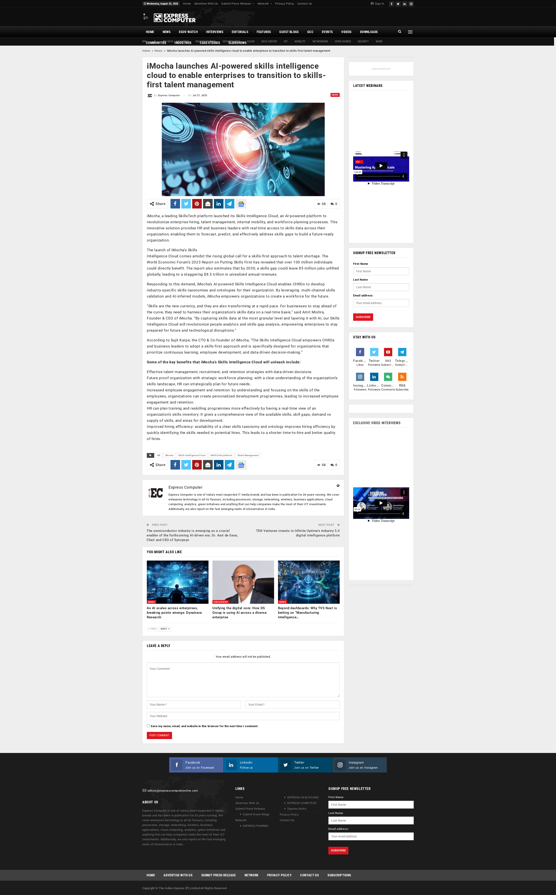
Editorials (240, 32)
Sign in (379, 3)
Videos (346, 32)
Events (327, 32)
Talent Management (248, 455)
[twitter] (398, 3)
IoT (286, 41)
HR (158, 455)
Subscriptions (339, 875)
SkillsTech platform (221, 455)
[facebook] (391, 3)
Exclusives (221, 602)
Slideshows (237, 43)
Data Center (269, 41)
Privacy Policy (284, 3)
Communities (156, 43)
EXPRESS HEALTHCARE (303, 797)
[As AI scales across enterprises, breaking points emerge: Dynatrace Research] (177, 582)
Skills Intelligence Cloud (191, 455)
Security (363, 41)
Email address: (363, 295)
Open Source (343, 41)
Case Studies (210, 43)
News (167, 32)
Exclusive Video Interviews (377, 423)
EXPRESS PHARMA (255, 825)
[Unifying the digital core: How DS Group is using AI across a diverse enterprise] (243, 582)
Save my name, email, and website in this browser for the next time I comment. (204, 726)
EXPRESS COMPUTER (301, 803)
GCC (310, 32)
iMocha (169, 455)
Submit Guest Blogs (256, 814)
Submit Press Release (236, 3)
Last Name (360, 279)
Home (187, 3)
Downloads (369, 32)
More (379, 41)
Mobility (300, 41)
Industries (183, 43)
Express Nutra (296, 808)
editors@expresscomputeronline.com (172, 790)
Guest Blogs (289, 32)
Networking (320, 41)
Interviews (214, 32)
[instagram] (411, 3)
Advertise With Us (206, 3)
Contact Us (304, 3)
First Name (360, 263)
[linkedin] (404, 3)
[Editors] (144, 790)
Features (264, 32)
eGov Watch (188, 32)
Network (263, 3)
